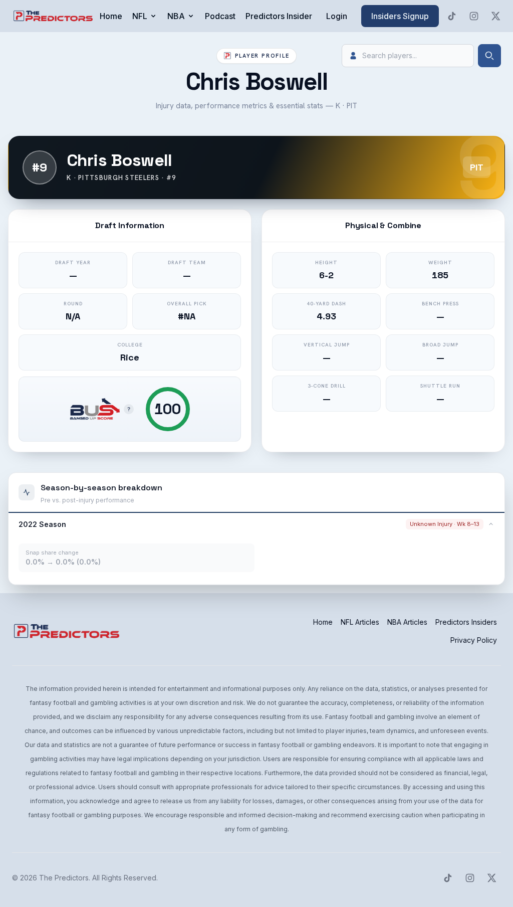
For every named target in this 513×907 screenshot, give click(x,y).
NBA (176, 16)
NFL (139, 16)
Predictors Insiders (466, 622)
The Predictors (64, 877)
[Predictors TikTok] (452, 16)
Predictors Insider (278, 16)
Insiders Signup (400, 16)
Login (336, 16)
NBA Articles (407, 622)
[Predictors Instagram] (474, 16)
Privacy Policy (473, 640)
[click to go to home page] (54, 16)
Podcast (220, 16)
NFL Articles (360, 622)
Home (111, 16)
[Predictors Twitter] (496, 16)
